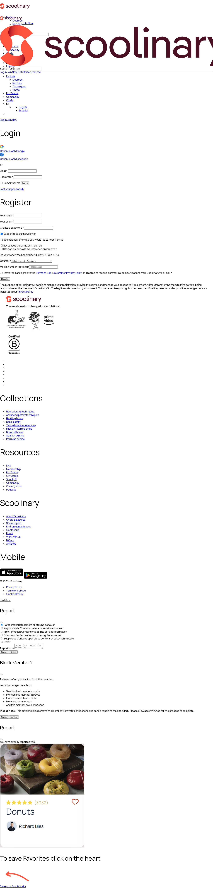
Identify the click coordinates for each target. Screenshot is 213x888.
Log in (3, 72)
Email (3, 170)
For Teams (12, 93)
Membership (13, 469)
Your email (6, 221)
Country (5, 261)
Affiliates (11, 543)
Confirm (13, 717)
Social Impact (13, 523)
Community (12, 96)
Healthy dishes (14, 418)
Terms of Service (16, 590)
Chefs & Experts (15, 519)
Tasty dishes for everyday (21, 425)
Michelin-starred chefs (19, 428)
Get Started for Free (29, 72)
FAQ (8, 465)
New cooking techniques (20, 411)
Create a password (12, 227)
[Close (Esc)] (1, 622)
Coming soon (14, 486)
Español (23, 110)
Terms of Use (43, 273)
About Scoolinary (16, 516)
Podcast (11, 489)
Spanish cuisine (15, 435)
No (57, 255)
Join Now (12, 72)
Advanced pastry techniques (22, 415)
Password (6, 177)
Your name (7, 215)
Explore (10, 76)
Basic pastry (13, 422)
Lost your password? (12, 189)
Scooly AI (11, 479)
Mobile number (14, 266)
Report (13, 652)
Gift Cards (12, 476)
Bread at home (14, 432)
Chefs (9, 100)
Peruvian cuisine (15, 439)
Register (5, 279)
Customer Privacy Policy (68, 273)
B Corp (10, 540)
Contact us (12, 530)
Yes (50, 255)
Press (9, 533)
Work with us (13, 537)
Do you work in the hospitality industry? (22, 255)
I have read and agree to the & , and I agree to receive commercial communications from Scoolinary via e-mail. (87, 273)
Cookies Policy (14, 594)
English (23, 107)
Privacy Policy (25, 291)
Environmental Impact (18, 526)
